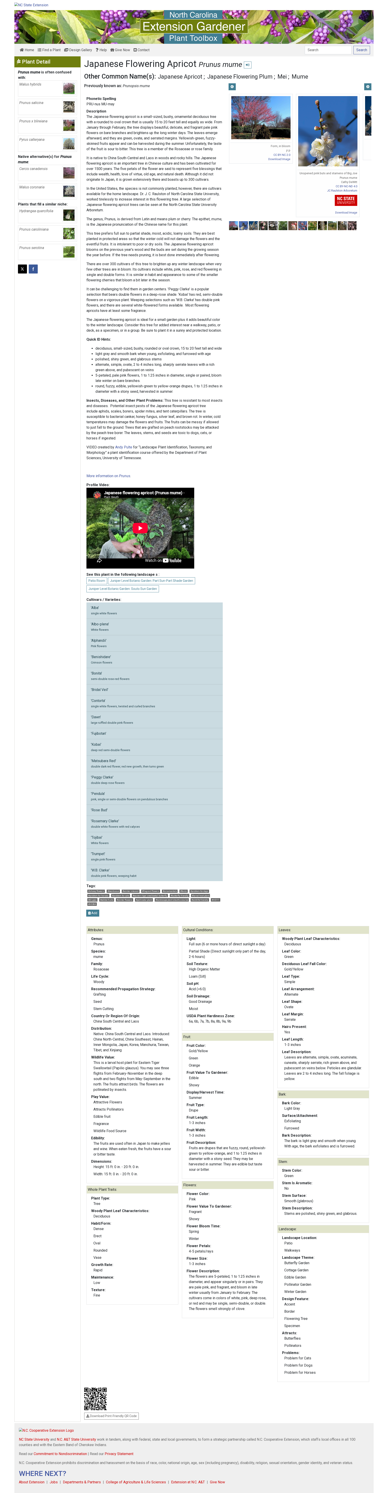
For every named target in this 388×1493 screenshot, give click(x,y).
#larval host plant (200, 895)
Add (94, 913)
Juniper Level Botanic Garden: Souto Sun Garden (122, 589)
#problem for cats (120, 895)
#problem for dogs (199, 891)
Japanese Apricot (180, 76)
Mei (282, 76)
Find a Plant (51, 50)
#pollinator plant (144, 900)
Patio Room (96, 580)
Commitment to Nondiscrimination (60, 1454)
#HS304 (92, 904)
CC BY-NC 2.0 (281, 155)
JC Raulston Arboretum (342, 190)
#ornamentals (170, 891)
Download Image (279, 159)
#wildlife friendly (200, 900)
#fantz (183, 891)
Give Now (122, 50)
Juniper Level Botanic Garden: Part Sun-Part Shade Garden (151, 580)
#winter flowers (124, 900)
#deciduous (113, 891)
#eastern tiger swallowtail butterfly (150, 895)
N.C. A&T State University (76, 1439)
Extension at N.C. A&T (188, 1482)
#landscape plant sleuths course (172, 900)
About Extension (31, 1482)
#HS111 (215, 900)
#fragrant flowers (150, 891)
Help (103, 50)
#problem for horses (98, 895)
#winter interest (131, 891)
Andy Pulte (123, 447)
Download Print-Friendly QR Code (113, 1416)
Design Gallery (80, 50)
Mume (300, 76)
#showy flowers (96, 891)
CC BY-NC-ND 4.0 (346, 186)
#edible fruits (106, 900)
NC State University (34, 1439)
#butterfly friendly (179, 895)
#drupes (92, 900)
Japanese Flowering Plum (240, 76)
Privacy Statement (119, 1454)
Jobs (54, 1482)
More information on (108, 476)
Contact (143, 50)
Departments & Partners (82, 1482)
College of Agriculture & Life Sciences (136, 1482)
